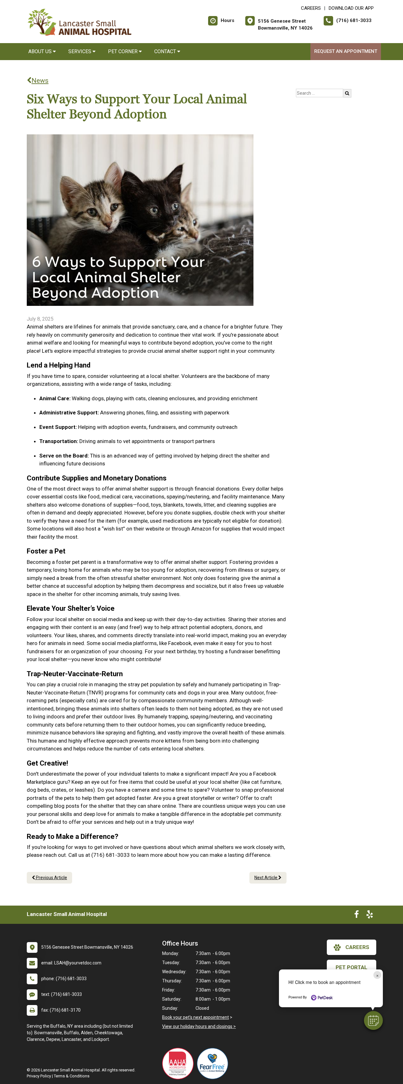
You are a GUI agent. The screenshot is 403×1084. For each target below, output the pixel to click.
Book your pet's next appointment (195, 1017)
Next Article (266, 877)
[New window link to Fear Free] (214, 1063)
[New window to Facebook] (356, 915)
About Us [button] (40, 51)
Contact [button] (165, 51)
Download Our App (351, 8)
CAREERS (311, 8)
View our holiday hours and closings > (199, 1026)
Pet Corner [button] (123, 51)
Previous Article (51, 877)
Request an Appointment (345, 51)
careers (357, 947)
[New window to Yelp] (369, 915)
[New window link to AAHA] (179, 1063)
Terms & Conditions (71, 1076)
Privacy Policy (39, 1076)
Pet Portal (351, 967)
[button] (373, 1020)
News (39, 80)
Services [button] (80, 51)
